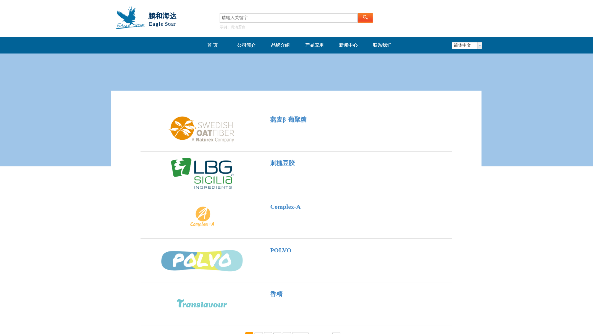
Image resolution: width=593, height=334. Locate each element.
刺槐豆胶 (282, 163)
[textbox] (289, 18)
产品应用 (314, 45)
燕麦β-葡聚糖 (288, 119)
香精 (276, 293)
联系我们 (382, 45)
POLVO (281, 250)
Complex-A (285, 206)
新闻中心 (348, 45)
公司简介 (246, 45)
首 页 (212, 45)
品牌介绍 (280, 45)
